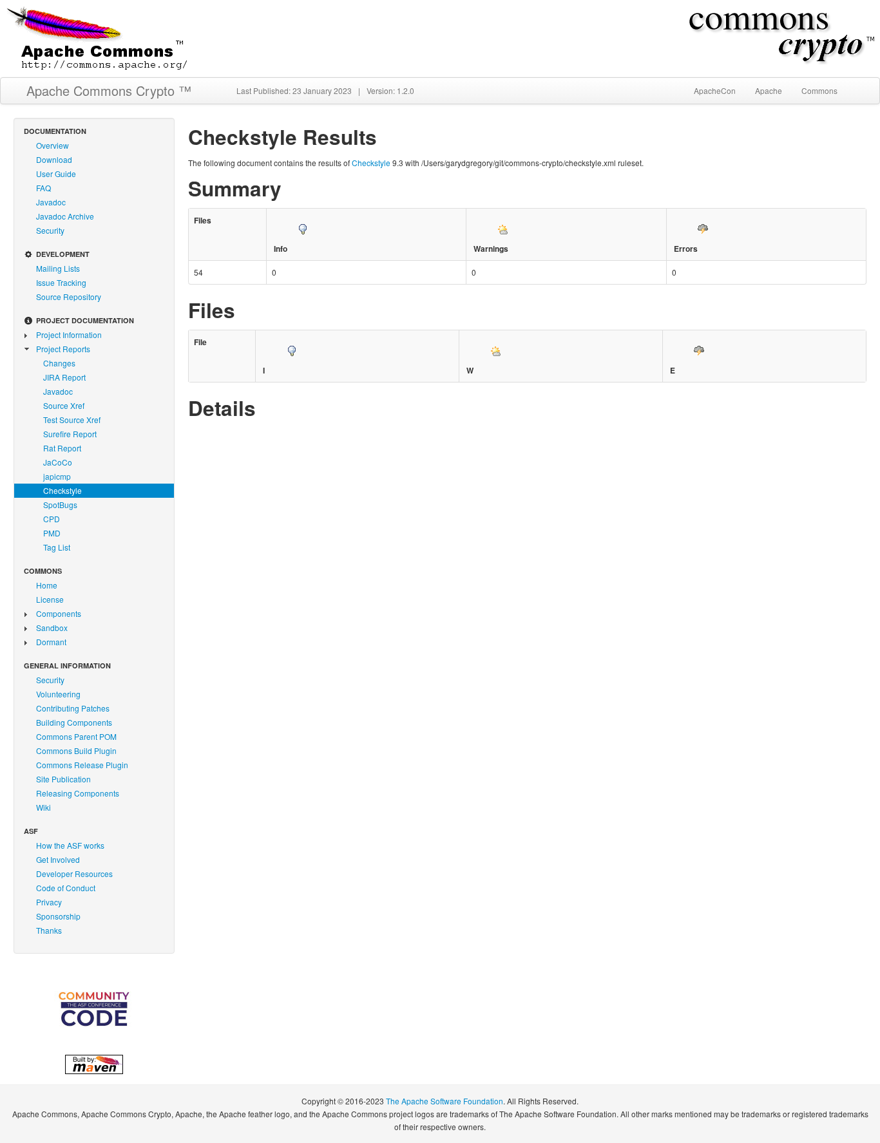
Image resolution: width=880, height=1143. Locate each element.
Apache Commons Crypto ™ (108, 90)
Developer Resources (74, 873)
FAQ (43, 187)
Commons (819, 90)
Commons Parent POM (76, 736)
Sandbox (52, 627)
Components (58, 613)
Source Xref (63, 405)
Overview (52, 145)
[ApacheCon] (94, 1009)
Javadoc (51, 201)
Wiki (43, 807)
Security (50, 230)
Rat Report (62, 447)
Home (46, 585)
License (50, 599)
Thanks (49, 930)
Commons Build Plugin (76, 750)
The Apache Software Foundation (444, 1100)
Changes (59, 362)
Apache (768, 90)
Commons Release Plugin (82, 764)
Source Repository (68, 296)
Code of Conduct (65, 887)
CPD (51, 518)
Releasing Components (77, 793)
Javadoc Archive (65, 216)
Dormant (51, 641)
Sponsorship (58, 916)
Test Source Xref (71, 419)
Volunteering (58, 693)
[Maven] (94, 1062)
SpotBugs (60, 504)
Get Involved (58, 859)
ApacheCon (715, 90)
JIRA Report (64, 377)
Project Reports (63, 348)
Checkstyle (62, 490)
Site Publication (63, 778)
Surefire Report (70, 433)
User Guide (56, 173)
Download (54, 159)
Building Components (74, 722)
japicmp (57, 476)
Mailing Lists (58, 268)
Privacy (49, 901)
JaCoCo (57, 462)
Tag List (56, 547)
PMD (52, 532)
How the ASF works (70, 845)
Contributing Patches (73, 708)
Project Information (69, 334)
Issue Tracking (61, 282)
